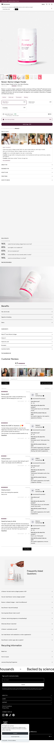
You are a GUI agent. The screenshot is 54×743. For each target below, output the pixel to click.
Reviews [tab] (5, 379)
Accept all (15, 733)
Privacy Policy (5, 708)
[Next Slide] (51, 372)
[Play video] (23, 138)
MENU (43, 4)
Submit (23, 684)
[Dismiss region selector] (51, 8)
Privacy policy (4, 740)
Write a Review (48, 383)
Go (16, 9)
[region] (27, 372)
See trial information (6, 262)
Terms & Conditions (12, 740)
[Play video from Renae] (14, 138)
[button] (5, 372)
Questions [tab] (14, 379)
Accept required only (15, 736)
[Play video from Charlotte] (5, 138)
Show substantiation (6, 160)
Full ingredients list (6, 353)
